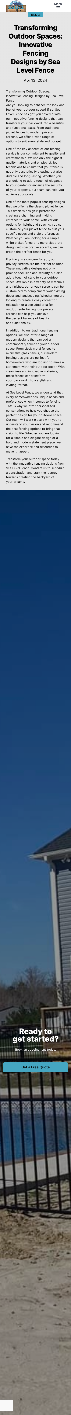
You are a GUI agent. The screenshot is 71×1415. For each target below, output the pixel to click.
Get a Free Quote (35, 1067)
